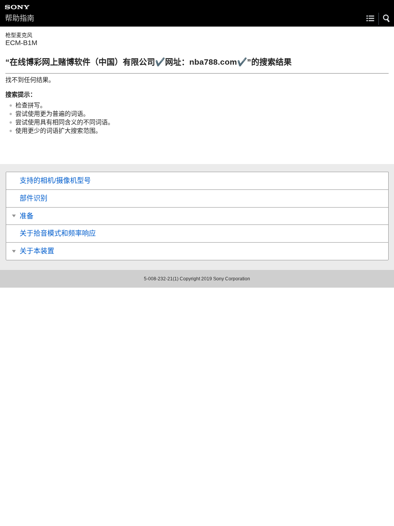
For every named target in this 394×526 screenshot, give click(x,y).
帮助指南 (19, 18)
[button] (386, 18)
